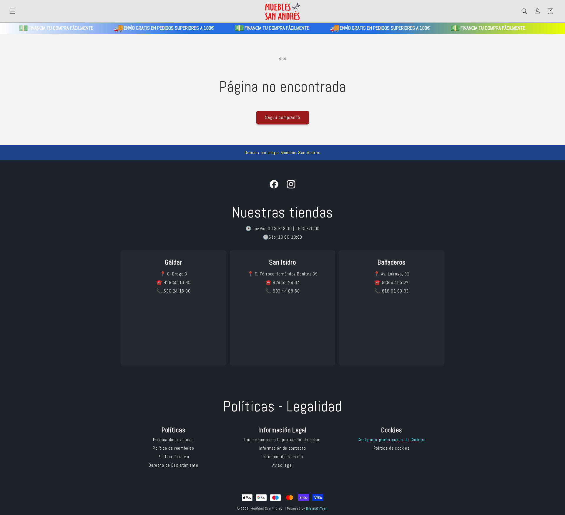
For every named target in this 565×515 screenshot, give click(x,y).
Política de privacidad (173, 439)
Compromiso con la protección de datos (282, 439)
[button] (12, 11)
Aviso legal (282, 465)
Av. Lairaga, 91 (395, 274)
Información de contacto (282, 448)
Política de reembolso (173, 448)
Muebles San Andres (267, 508)
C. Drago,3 (177, 274)
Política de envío (173, 456)
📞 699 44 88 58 (282, 291)
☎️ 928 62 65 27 (391, 282)
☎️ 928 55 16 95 (173, 282)
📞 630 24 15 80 (173, 291)
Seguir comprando (282, 117)
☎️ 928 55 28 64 (282, 282)
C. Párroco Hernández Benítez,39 (286, 274)
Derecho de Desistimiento (173, 465)
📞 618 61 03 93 (391, 291)
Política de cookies (391, 448)
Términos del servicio (282, 456)
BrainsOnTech (317, 508)
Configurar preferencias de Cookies (391, 439)
